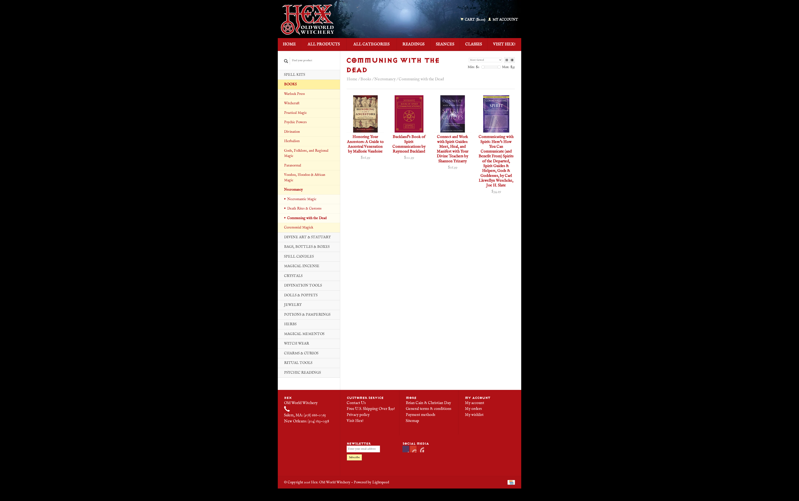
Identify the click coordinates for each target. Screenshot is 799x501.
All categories (372, 44)
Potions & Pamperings (307, 315)
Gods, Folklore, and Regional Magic (306, 153)
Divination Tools (303, 285)
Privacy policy (358, 414)
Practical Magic (295, 113)
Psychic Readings (302, 373)
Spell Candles (299, 256)
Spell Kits (294, 75)
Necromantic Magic (301, 199)
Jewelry (293, 305)
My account (505, 19)
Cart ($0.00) (475, 19)
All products (324, 44)
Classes (473, 44)
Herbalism (292, 141)
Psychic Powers (295, 122)
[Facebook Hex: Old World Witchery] (405, 449)
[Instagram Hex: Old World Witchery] (420, 449)
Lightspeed (380, 482)
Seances (445, 44)
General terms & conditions (428, 408)
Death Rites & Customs (304, 208)
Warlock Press (294, 94)
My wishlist (474, 414)
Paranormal (292, 165)
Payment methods (420, 414)
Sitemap (412, 420)
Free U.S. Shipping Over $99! (371, 408)
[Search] (286, 61)
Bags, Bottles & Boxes (307, 247)
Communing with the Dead (307, 218)
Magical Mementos (304, 334)
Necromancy (293, 189)
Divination (292, 132)
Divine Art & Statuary (307, 237)
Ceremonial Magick (298, 227)
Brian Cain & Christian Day (428, 403)
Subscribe (354, 457)
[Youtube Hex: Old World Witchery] (413, 449)
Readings (413, 44)
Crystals (293, 276)
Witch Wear (296, 343)
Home (289, 44)
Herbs (290, 324)
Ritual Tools (298, 363)
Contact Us (356, 403)
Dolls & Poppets (301, 295)
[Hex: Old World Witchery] (338, 19)
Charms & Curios (301, 353)
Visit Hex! (504, 44)
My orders (473, 408)
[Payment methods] (511, 482)
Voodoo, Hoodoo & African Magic (304, 177)
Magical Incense (301, 266)
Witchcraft (291, 103)
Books (290, 84)
